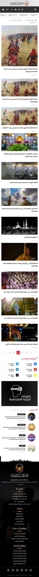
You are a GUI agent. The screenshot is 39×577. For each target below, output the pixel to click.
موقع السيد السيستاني (19, 533)
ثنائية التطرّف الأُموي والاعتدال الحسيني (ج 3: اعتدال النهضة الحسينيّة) (20, 70)
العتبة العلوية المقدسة (19, 551)
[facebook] (22, 9)
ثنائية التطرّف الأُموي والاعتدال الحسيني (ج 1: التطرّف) (20, 127)
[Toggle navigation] (35, 9)
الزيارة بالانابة (19, 513)
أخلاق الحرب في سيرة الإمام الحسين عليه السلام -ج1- (21, 318)
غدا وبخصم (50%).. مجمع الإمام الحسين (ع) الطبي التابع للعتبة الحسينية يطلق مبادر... (13, 438)
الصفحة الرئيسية (29, 20)
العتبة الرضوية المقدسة (19, 556)
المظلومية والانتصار (31, 237)
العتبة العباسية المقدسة (19, 561)
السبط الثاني (32, 22)
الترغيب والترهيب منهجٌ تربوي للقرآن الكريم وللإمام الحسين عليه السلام (21, 155)
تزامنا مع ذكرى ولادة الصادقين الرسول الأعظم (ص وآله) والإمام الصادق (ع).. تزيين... (14, 428)
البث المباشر (19, 516)
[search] (7, 9)
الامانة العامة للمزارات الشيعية (19, 538)
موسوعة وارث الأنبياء (16, 20)
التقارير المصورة (21, 414)
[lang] (3, 10)
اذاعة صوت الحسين (19, 524)
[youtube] (15, 9)
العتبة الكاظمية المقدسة (19, 553)
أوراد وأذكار (19, 521)
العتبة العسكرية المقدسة (19, 558)
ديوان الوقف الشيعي (19, 536)
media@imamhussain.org (19, 499)
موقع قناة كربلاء (19, 541)
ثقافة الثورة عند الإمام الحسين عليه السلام (24, 182)
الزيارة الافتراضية (19, 519)
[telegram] (17, 570)
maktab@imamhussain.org (19, 496)
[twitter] (19, 9)
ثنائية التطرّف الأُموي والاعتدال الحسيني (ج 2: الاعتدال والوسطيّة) (20, 100)
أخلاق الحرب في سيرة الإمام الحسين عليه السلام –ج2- (20, 292)
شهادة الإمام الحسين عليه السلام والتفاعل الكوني (21, 344)
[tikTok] (8, 570)
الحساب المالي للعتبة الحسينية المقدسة (19, 504)
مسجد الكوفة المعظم (19, 563)
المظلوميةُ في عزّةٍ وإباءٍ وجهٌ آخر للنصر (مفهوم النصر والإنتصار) (20, 264)
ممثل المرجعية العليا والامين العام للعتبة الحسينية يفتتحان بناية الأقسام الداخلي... (15, 417)
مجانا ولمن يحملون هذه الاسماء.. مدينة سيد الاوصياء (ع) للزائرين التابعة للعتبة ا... (14, 449)
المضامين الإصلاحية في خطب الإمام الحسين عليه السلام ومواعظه (20, 209)
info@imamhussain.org (19, 494)
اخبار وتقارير (22, 435)
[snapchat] (12, 570)
